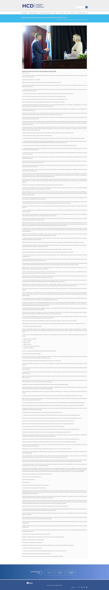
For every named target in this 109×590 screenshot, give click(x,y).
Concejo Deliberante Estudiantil (45, 13)
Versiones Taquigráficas (33, 13)
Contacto (62, 13)
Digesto (67, 13)
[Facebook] (79, 587)
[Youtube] (84, 587)
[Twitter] (82, 587)
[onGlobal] (30, 583)
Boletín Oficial (73, 13)
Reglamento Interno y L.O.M (82, 13)
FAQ (58, 13)
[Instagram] (87, 587)
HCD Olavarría (24, 13)
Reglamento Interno (71, 572)
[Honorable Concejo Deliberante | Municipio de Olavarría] (33, 5)
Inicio (58, 19)
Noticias (55, 13)
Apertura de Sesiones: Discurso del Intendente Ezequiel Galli (39, 71)
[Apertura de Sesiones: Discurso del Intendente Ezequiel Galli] (54, 47)
